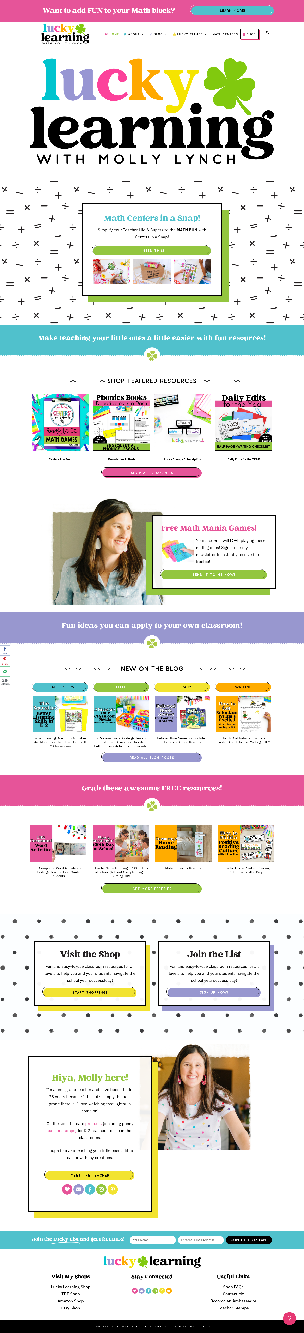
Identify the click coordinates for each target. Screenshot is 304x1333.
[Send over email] (5, 671)
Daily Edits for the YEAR (243, 459)
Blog (158, 34)
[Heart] (67, 1189)
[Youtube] (169, 1291)
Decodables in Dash (121, 459)
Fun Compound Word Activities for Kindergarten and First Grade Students (58, 872)
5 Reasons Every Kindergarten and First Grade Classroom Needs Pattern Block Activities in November (121, 742)
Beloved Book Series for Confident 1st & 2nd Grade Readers (182, 740)
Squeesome (198, 1326)
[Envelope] (78, 1189)
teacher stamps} (62, 1130)
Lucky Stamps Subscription (182, 459)
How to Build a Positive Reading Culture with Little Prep (245, 870)
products (93, 1123)
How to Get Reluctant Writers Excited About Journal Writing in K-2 (243, 740)
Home (114, 34)
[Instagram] (101, 1189)
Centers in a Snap (60, 459)
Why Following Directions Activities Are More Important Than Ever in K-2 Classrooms (60, 742)
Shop (251, 34)
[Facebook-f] (90, 1189)
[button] (267, 32)
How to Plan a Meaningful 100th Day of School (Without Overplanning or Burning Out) (120, 872)
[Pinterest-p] (113, 1189)
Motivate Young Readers (183, 868)
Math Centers (225, 34)
